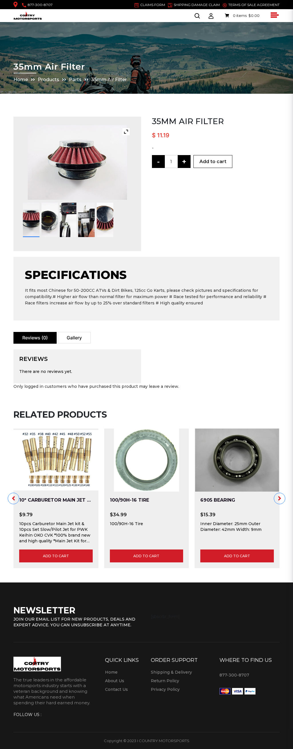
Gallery (74, 338)
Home (20, 79)
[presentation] (13, 498)
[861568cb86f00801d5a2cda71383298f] (68, 220)
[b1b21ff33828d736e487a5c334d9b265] (86, 220)
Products (48, 79)
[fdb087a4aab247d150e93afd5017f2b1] (105, 220)
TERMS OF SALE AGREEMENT (254, 5)
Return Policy (165, 680)
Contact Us (116, 689)
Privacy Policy (165, 689)
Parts (75, 79)
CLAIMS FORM (152, 5)
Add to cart (212, 161)
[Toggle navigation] (274, 15)
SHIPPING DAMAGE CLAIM (197, 5)
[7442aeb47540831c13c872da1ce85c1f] (49, 220)
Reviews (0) (35, 338)
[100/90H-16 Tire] (146, 460)
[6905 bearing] (237, 460)
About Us (114, 680)
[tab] (35, 338)
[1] (31, 220)
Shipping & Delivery (171, 672)
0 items (246, 15)
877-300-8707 (40, 5)
